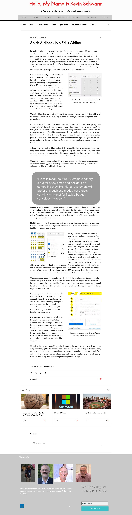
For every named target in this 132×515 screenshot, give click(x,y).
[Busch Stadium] (97, 401)
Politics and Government (79, 24)
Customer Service (42, 24)
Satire (31, 24)
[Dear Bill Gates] (66, 401)
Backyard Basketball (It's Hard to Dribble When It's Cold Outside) (34, 414)
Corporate (46, 366)
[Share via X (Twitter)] (36, 373)
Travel (54, 24)
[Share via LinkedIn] (41, 373)
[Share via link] (45, 373)
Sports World (64, 24)
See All (109, 390)
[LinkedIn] (22, 506)
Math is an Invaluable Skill (96, 413)
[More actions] (100, 37)
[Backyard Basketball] (35, 401)
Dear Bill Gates (60, 413)
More (92, 24)
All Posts (23, 24)
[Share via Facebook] (31, 373)
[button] (109, 24)
